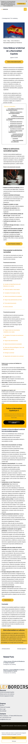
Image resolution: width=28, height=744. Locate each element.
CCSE (12, 551)
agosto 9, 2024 (14, 57)
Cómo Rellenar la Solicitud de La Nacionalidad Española (14, 109)
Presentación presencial (16, 123)
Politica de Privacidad (5, 707)
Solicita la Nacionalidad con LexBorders (14, 422)
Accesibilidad (3, 711)
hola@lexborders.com (5, 719)
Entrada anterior (5, 648)
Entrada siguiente (22, 648)
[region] (14, 737)
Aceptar (14, 737)
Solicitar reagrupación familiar (6, 696)
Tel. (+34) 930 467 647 (5, 717)
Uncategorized (6, 18)
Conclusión (15, 138)
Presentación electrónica (16, 121)
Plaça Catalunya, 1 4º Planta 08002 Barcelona (11, 715)
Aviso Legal (2, 709)
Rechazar (14, 741)
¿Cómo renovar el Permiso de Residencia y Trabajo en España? (14, 662)
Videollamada (21, 3)
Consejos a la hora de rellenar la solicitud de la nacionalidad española (17, 135)
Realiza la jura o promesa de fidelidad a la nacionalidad (16, 126)
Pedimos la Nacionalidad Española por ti (15, 131)
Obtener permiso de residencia (7, 694)
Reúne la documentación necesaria (17, 116)
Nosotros (2, 705)
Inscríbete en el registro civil (17, 128)
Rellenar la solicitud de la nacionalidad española (15, 112)
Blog (9, 40)
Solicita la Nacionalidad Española (14, 61)
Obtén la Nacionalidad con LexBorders (17, 141)
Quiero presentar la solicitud (14, 243)
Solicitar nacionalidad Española (7, 692)
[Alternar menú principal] (25, 9)
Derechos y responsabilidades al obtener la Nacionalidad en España (14, 670)
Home (4, 40)
